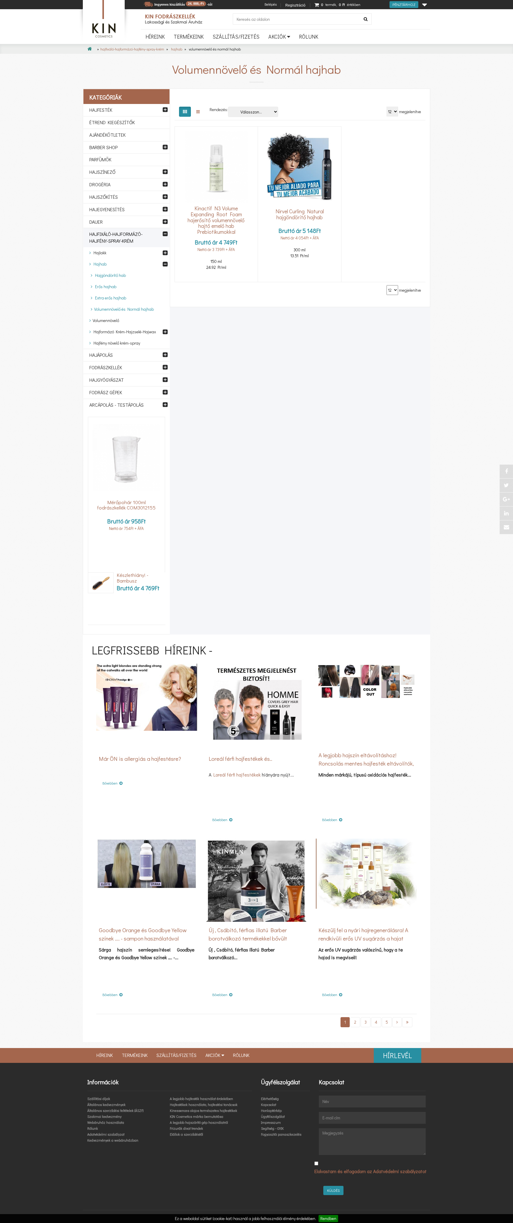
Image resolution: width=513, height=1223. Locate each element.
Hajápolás (101, 355)
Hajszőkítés (103, 197)
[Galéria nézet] (185, 112)
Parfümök (100, 159)
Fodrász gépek (105, 392)
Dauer (96, 222)
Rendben (328, 1218)
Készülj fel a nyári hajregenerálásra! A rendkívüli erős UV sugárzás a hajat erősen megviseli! (363, 938)
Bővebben (110, 783)
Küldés (333, 1190)
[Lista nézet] (198, 112)
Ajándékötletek (107, 135)
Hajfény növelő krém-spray (115, 343)
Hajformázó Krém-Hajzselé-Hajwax (123, 331)
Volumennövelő (105, 320)
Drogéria (99, 184)
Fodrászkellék (105, 367)
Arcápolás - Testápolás (116, 405)
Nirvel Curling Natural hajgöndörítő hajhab (300, 214)
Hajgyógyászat (106, 380)
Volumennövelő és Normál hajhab (123, 309)
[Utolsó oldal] (407, 1022)
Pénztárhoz (403, 4)
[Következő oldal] (397, 1022)
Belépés (271, 4)
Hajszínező (102, 172)
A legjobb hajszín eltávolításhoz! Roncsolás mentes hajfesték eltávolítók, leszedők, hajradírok (366, 763)
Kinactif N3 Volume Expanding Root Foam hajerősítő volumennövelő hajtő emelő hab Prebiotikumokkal (216, 220)
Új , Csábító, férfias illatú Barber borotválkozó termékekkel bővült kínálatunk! (248, 938)
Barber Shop (103, 147)
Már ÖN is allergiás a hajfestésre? (140, 758)
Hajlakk (98, 252)
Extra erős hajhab (109, 298)
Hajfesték (100, 110)
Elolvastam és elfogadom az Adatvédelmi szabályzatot (370, 1171)
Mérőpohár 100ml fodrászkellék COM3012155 (126, 505)
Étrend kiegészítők (112, 122)
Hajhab (176, 49)
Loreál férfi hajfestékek (237, 774)
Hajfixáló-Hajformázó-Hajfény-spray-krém (132, 49)
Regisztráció (295, 5)
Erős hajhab (104, 286)
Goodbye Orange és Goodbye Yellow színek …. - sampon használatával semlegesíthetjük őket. (143, 938)
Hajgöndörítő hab (109, 275)
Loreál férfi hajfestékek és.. (240, 758)
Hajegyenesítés (107, 209)
